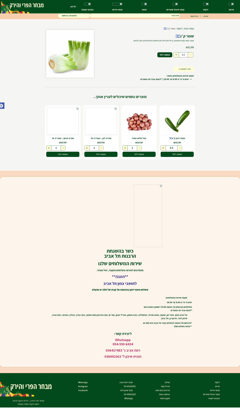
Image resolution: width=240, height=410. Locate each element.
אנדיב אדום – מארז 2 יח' (63, 138)
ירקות (179, 28)
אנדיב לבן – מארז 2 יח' (101, 138)
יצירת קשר (194, 16)
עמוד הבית (189, 28)
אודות (206, 16)
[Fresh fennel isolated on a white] (70, 54)
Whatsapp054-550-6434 (123, 341)
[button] (2, 105)
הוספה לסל (165, 54)
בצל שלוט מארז (139, 138)
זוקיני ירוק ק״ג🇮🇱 (177, 138)
